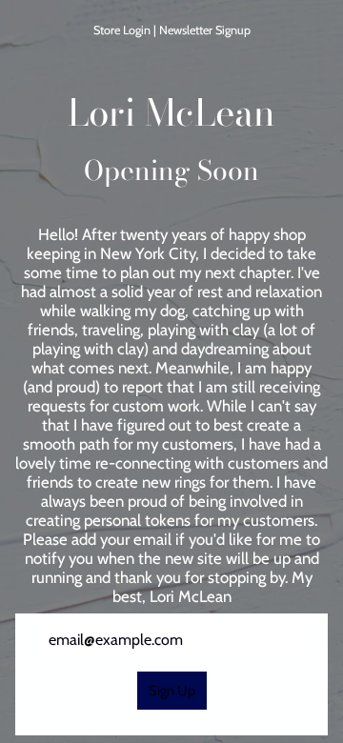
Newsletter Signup (205, 30)
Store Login (122, 30)
